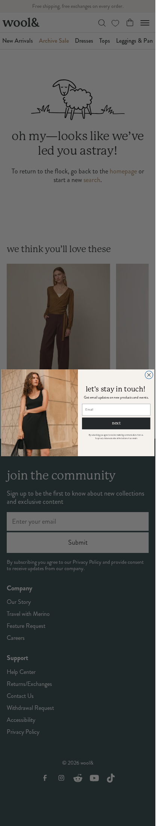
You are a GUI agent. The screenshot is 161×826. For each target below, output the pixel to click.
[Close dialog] (149, 375)
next (116, 423)
